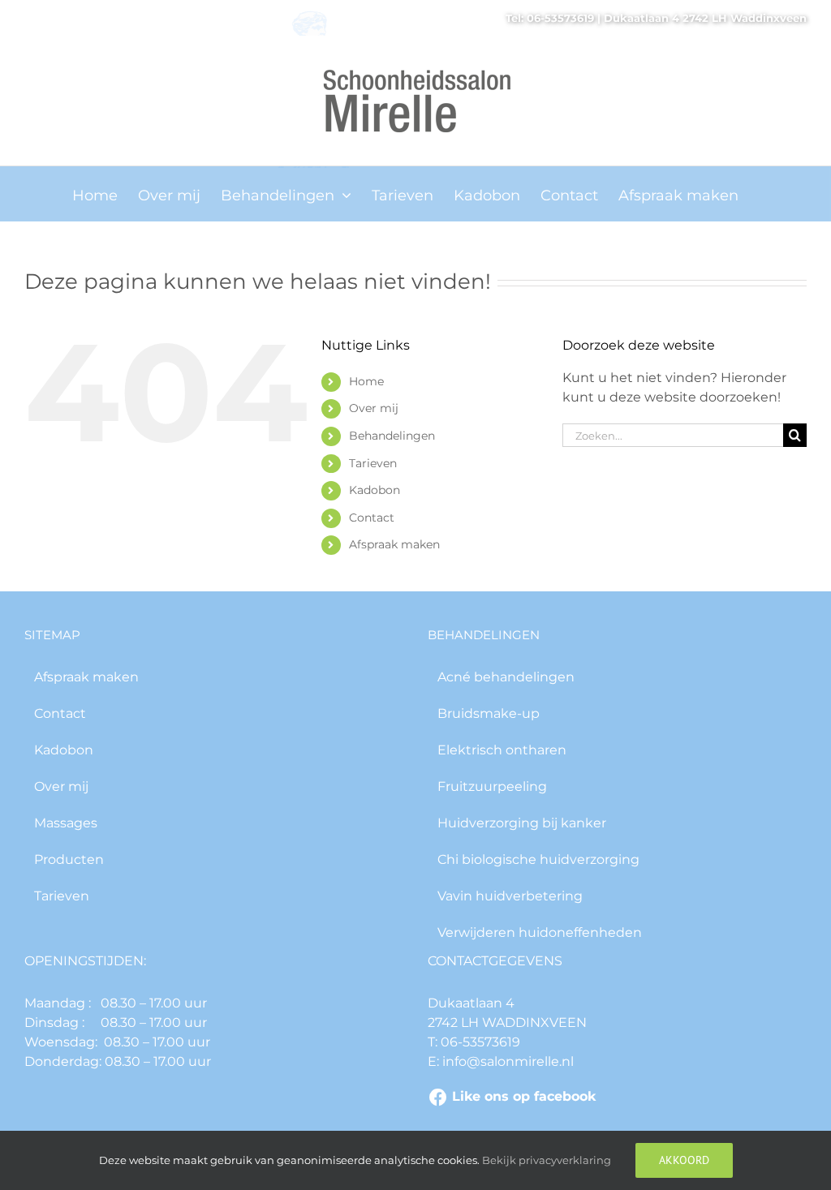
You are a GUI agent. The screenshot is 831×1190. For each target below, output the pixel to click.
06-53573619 (478, 1042)
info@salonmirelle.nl (506, 1061)
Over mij (373, 408)
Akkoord (684, 1160)
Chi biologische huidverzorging (538, 859)
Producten (69, 859)
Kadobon (374, 490)
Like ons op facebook (524, 1096)
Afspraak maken (394, 544)
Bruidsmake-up (488, 713)
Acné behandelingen (506, 677)
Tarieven (373, 463)
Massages (65, 823)
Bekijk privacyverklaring (546, 1159)
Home (366, 381)
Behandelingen (392, 435)
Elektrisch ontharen (501, 750)
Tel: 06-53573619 (550, 17)
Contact (371, 517)
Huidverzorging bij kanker (521, 823)
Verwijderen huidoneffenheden (539, 932)
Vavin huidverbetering (510, 896)
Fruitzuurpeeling (492, 786)
